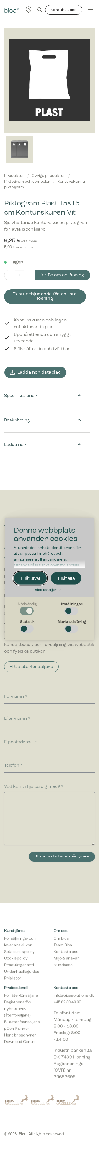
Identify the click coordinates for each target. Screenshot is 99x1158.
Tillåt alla (66, 578)
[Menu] (90, 9)
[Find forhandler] (28, 9)
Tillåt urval (30, 578)
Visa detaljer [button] (46, 590)
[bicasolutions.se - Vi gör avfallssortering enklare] (11, 9)
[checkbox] (27, 609)
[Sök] (39, 9)
